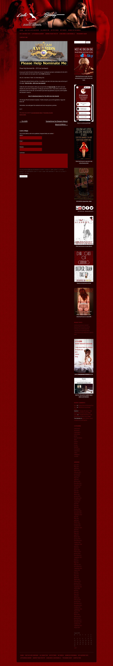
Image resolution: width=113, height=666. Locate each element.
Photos (75, 443)
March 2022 (76, 494)
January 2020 (77, 524)
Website (22, 147)
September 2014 (78, 609)
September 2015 (78, 586)
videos (75, 452)
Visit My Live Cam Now (32, 30)
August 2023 (77, 476)
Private (75, 445)
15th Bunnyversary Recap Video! (81, 330)
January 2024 (77, 474)
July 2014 (76, 612)
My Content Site (25, 34)
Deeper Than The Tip (51, 34)
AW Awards (76, 430)
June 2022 (76, 490)
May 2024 (76, 466)
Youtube (76, 456)
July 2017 (76, 559)
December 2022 (77, 483)
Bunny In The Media (74, 30)
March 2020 (76, 522)
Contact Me (23, 37)
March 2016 (76, 579)
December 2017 (77, 555)
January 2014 (77, 618)
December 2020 (77, 511)
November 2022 (77, 485)
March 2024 (76, 470)
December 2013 (77, 620)
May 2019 (76, 533)
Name (22, 135)
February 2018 (77, 551)
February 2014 (77, 616)
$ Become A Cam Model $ (67, 34)
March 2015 (76, 598)
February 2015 (77, 599)
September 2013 (78, 625)
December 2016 (77, 566)
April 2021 (76, 507)
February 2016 (77, 581)
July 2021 (76, 503)
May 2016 (76, 575)
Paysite (76, 441)
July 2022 (76, 488)
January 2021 (77, 509)
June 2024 (76, 464)
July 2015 (76, 590)
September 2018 (78, 544)
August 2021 (77, 501)
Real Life (76, 447)
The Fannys (77, 450)
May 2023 (76, 477)
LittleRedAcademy (38, 34)
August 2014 (77, 610)
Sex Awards (77, 449)
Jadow (75, 414)
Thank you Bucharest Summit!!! (81, 325)
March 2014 (76, 614)
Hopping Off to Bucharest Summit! (82, 327)
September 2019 (78, 527)
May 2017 (76, 562)
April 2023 (76, 479)
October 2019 (77, 525)
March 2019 (76, 537)
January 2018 (77, 553)
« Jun (75, 647)
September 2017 (78, 557)
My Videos (63, 30)
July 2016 (76, 572)
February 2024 (77, 472)
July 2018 (76, 546)
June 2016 (76, 574)
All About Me (45, 30)
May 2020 (76, 518)
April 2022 (76, 492)
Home (21, 30)
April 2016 (76, 577)
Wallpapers (77, 454)
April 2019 (76, 535)
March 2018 (76, 549)
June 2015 (76, 592)
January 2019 (77, 538)
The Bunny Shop (81, 34)
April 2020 (76, 520)
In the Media (77, 434)
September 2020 (78, 514)
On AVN (23, 121)
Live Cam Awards (35, 112)
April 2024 (76, 468)
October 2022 (77, 487)
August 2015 (77, 588)
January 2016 (77, 583)
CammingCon (77, 432)
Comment (22, 152)
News (41, 112)
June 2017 (76, 561)
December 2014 (77, 603)
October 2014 (77, 607)
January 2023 (77, 481)
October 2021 (77, 500)
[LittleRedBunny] (41, 25)
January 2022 (77, 496)
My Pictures (54, 30)
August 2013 (77, 627)
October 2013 (77, 623)
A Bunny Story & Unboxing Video (81, 328)
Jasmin (75, 436)
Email (21, 141)
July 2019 (76, 529)
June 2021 (76, 505)
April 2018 (76, 548)
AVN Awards (77, 428)
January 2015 (77, 601)
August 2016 (77, 570)
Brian (75, 405)
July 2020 (76, 516)
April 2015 (76, 596)
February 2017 (77, 564)
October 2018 (77, 542)
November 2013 (77, 622)
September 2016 (78, 568)
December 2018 (77, 540)
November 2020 (77, 513)
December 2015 (77, 585)
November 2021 (77, 498)
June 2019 (76, 531)
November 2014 (77, 605)
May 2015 (76, 594)
